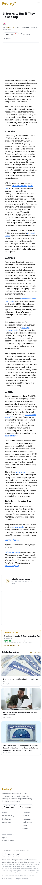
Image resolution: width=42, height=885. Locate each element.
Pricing (25, 825)
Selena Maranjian (12, 552)
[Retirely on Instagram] (13, 855)
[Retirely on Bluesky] (9, 855)
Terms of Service (19, 850)
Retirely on (11, 34)
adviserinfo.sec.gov (16, 873)
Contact (25, 828)
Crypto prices (6, 819)
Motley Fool (10, 27)
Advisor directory (8, 816)
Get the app (6, 822)
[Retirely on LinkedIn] (18, 855)
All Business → (35, 652)
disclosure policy (12, 565)
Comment (26, 34)
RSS (28, 850)
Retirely (9, 3)
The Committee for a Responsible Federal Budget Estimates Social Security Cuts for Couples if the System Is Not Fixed (20, 747)
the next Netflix (11, 436)
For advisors (27, 819)
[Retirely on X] (4, 855)
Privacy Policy (6, 850)
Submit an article (8, 841)
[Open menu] (38, 3)
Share (8, 39)
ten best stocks (17, 527)
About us (26, 816)
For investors (27, 822)
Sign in (4, 837)
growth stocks (21, 472)
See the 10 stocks (12, 540)
